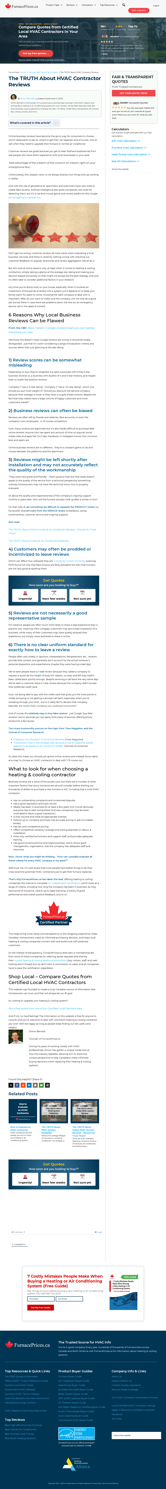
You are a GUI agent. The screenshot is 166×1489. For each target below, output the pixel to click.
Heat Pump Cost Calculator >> (131, 154)
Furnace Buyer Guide (70, 1376)
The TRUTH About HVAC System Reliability (50, 1130)
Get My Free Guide (40, 1307)
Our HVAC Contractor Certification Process (135, 1397)
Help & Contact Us (122, 1381)
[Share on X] (11, 1085)
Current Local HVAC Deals (19, 1385)
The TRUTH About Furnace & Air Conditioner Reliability (39, 541)
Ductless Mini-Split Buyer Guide (75, 1389)
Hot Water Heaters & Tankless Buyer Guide (81, 1407)
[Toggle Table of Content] (54, 123)
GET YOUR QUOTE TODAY (134, 93)
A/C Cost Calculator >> (126, 140)
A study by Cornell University (69, 561)
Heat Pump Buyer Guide (71, 1385)
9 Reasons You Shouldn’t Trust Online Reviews (38, 739)
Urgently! (25, 598)
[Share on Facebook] (17, 1085)
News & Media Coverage (125, 1389)
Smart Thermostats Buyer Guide (76, 1411)
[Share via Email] (41, 1085)
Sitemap (115, 1483)
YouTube (116, 1418)
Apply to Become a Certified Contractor (133, 1410)
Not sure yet (82, 598)
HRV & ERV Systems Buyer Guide (76, 1398)
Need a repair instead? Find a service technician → (42, 60)
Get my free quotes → (36, 53)
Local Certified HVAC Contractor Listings (133, 1405)
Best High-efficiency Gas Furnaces (23, 1425)
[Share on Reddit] (23, 1085)
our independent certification (64, 883)
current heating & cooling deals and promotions (40, 960)
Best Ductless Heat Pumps (19, 1434)
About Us (117, 1376)
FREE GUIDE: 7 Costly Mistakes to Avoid (26, 1381)
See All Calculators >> (125, 161)
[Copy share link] (35, 1085)
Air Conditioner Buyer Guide (73, 1381)
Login (99, 1232)
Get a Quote (139, 10)
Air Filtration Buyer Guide (72, 1402)
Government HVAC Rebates (20, 1389)
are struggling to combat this (24, 197)
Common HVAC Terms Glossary (22, 1394)
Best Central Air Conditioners (20, 1429)
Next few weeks (53, 598)
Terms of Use (106, 1483)
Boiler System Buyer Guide (73, 1394)
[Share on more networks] (47, 1085)
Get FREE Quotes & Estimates (21, 1376)
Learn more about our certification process (118, 58)
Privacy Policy (96, 1483)
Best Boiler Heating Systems (20, 1438)
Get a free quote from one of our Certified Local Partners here (45, 1008)
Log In (156, 5)
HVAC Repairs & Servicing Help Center (26, 1410)
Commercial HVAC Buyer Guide (75, 1420)
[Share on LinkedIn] (29, 1085)
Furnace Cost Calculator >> (129, 147)
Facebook (117, 1414)
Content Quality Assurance (126, 1385)
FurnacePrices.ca (24, 6)
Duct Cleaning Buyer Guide (73, 1416)
